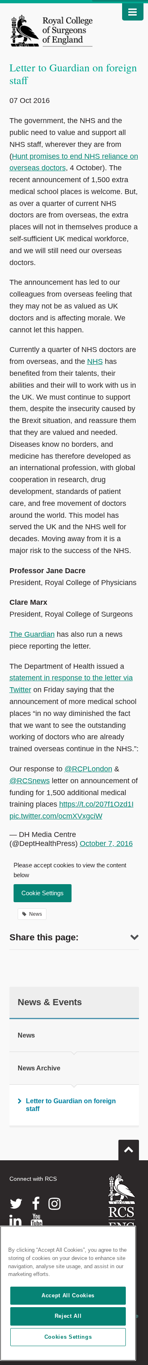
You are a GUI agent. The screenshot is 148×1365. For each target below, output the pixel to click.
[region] (68, 1293)
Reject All (68, 1316)
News (26, 1035)
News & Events (50, 1002)
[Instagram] (54, 1204)
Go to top (128, 1150)
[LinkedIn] (15, 1220)
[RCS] (122, 1203)
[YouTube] (36, 1220)
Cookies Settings (68, 1337)
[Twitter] (16, 1204)
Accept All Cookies (68, 1295)
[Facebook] (35, 1204)
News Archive (39, 1068)
